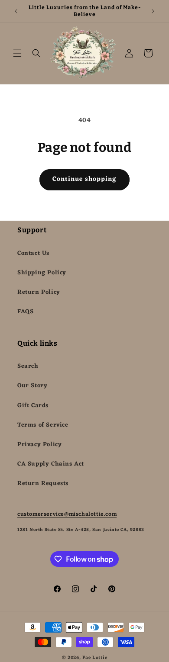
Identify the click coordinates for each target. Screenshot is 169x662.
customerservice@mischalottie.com (67, 514)
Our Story (32, 385)
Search (28, 366)
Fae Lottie (94, 657)
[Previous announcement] (16, 11)
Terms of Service (42, 425)
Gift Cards (33, 405)
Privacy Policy (39, 444)
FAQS (25, 311)
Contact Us (33, 253)
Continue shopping (84, 179)
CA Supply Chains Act (50, 464)
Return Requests (42, 483)
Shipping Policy (41, 272)
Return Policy (38, 292)
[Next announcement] (152, 11)
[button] (17, 53)
